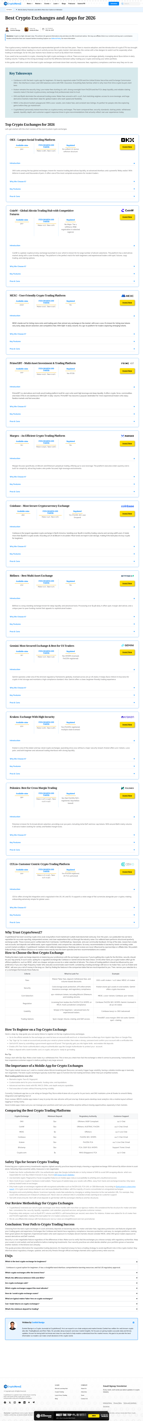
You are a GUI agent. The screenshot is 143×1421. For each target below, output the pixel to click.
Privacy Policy (118, 1403)
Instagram (15, 1402)
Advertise (114, 3)
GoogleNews (28, 1402)
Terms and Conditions (130, 1403)
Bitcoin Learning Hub (61, 1388)
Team (82, 1395)
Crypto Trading (59, 1392)
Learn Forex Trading (61, 1395)
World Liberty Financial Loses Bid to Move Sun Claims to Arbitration (40, 10)
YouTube (19, 1402)
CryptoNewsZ (13, 4)
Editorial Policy (56, 38)
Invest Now (127, 147)
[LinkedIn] (133, 1322)
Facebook (5, 1402)
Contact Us (84, 1398)
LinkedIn (24, 1402)
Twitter (10, 1402)
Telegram (33, 1402)
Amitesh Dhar (34, 30)
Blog (56, 1398)
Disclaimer (106, 1406)
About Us (84, 1388)
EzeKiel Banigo (15, 30)
